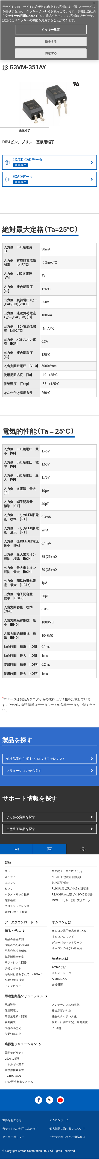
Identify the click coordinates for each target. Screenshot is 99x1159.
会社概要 (57, 984)
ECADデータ (23, 179)
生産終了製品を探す (20, 829)
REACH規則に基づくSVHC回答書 (72, 894)
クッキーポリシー (13, 1137)
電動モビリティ (14, 1052)
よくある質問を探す (20, 817)
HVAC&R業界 (13, 1076)
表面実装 (10, 1022)
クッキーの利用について (21, 15)
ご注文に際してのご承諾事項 (67, 1137)
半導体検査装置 (14, 1070)
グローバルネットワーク (67, 942)
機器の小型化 (13, 1028)
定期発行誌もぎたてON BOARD (24, 974)
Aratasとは (59, 967)
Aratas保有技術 (14, 980)
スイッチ (10, 876)
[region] (49, 30)
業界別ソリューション (21, 1044)
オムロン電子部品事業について (71, 930)
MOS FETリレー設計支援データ (71, 900)
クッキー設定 (51, 29)
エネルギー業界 (14, 1064)
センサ (9, 888)
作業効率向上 (13, 1034)
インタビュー (13, 986)
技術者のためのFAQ (17, 945)
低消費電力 (11, 1010)
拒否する (51, 41)
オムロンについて (63, 936)
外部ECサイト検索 (16, 912)
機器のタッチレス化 (64, 1016)
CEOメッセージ (61, 973)
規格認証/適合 (61, 882)
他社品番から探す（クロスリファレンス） (35, 759)
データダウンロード (19, 922)
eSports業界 (12, 1058)
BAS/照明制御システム (19, 1081)
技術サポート (13, 968)
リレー (9, 871)
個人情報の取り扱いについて (67, 1128)
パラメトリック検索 (17, 894)
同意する (51, 53)
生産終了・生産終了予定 (67, 871)
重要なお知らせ (12, 1120)
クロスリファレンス (17, 906)
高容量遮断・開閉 (16, 1016)
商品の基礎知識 (14, 939)
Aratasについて (61, 978)
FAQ (16, 849)
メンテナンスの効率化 (65, 1004)
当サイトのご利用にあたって (20, 1128)
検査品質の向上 (61, 1010)
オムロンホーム (59, 1120)
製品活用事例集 (14, 956)
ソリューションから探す (24, 770)
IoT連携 (56, 1028)
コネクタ (10, 882)
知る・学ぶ (13, 930)
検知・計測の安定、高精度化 (70, 1022)
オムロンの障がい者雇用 (67, 948)
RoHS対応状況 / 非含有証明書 (70, 888)
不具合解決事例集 (16, 950)
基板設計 (10, 1004)
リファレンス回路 (16, 962)
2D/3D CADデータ (28, 162)
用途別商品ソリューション (24, 996)
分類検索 (10, 900)
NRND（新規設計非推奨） (66, 877)
